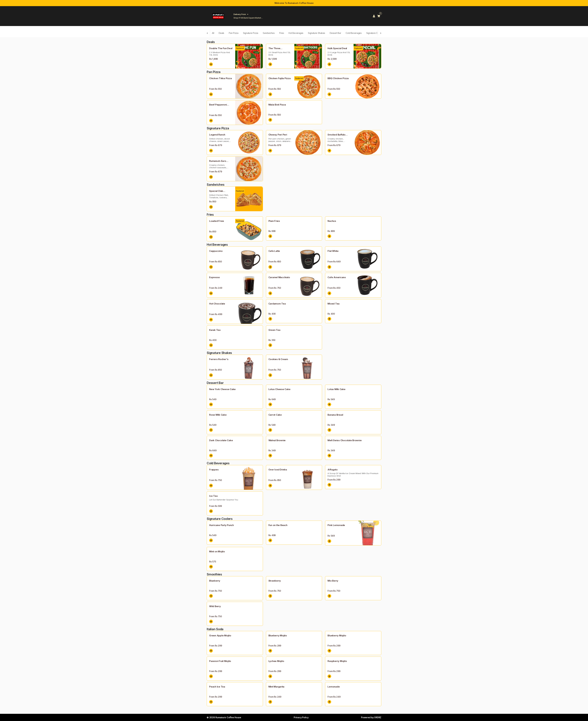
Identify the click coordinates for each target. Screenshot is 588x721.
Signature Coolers (375, 33)
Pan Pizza (233, 33)
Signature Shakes (316, 33)
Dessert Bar (335, 33)
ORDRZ (377, 717)
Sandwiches (269, 33)
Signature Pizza (250, 33)
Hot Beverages (295, 33)
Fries (281, 33)
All (213, 33)
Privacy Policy (301, 717)
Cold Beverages (354, 33)
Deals (221, 33)
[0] (378, 16)
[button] (211, 64)
